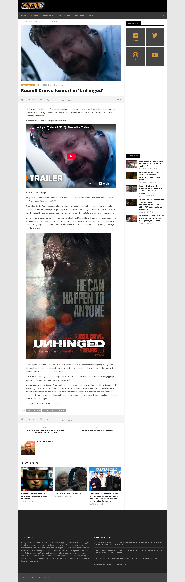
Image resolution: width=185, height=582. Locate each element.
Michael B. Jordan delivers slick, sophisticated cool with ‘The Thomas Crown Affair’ (150, 176)
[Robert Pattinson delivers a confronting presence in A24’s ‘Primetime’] (37, 479)
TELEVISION (48, 15)
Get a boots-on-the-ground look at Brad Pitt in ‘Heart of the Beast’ (151, 163)
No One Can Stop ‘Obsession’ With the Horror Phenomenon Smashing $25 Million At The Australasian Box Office (151, 204)
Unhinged (61, 410)
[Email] (37, 445)
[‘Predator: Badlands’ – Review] (71, 479)
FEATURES (79, 15)
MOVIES (34, 15)
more (117, 99)
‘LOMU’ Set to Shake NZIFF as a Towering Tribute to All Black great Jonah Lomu (151, 218)
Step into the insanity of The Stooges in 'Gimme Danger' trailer (46, 430)
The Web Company (42, 577)
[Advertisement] (118, 5)
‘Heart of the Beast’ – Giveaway (111, 565)
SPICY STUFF (64, 15)
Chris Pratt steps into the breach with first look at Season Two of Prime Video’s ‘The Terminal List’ (129, 551)
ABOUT (92, 15)
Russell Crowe (49, 410)
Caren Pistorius (34, 410)
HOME (23, 15)
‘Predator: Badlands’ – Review (68, 493)
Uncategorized (34, 22)
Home (23, 22)
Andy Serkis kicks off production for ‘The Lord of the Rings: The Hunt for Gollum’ (151, 190)
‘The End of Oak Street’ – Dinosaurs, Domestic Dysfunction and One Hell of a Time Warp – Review (129, 543)
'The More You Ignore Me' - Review (96, 429)
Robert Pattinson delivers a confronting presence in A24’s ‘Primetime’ (34, 496)
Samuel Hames (55, 85)
